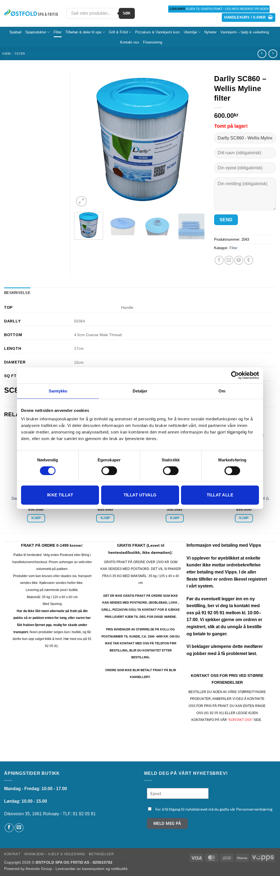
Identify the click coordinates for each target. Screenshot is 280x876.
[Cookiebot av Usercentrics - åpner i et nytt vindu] (235, 375)
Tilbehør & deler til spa (83, 32)
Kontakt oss (129, 42)
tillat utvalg (140, 495)
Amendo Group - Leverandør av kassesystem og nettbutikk (76, 868)
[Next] (196, 139)
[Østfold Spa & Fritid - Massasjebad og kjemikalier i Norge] (31, 13)
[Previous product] (273, 54)
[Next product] (262, 54)
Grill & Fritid (118, 32)
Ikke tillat (60, 495)
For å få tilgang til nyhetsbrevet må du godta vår (213, 809)
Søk (127, 13)
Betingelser (101, 854)
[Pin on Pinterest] (238, 260)
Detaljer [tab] (140, 391)
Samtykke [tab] (58, 391)
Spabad (15, 32)
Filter (58, 32)
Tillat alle (220, 495)
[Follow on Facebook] (9, 827)
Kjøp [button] (36, 518)
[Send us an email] (19, 827)
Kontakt (12, 854)
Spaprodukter (35, 32)
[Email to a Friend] (229, 260)
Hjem (6, 53)
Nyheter (210, 32)
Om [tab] (221, 391)
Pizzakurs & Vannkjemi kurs (157, 32)
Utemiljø (190, 32)
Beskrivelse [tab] (17, 293)
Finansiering (152, 42)
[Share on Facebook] (219, 260)
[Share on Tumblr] (248, 260)
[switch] (109, 470)
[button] (248, 17)
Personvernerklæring (254, 809)
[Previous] (84, 139)
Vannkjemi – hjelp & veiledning (244, 32)
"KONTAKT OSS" (240, 720)
